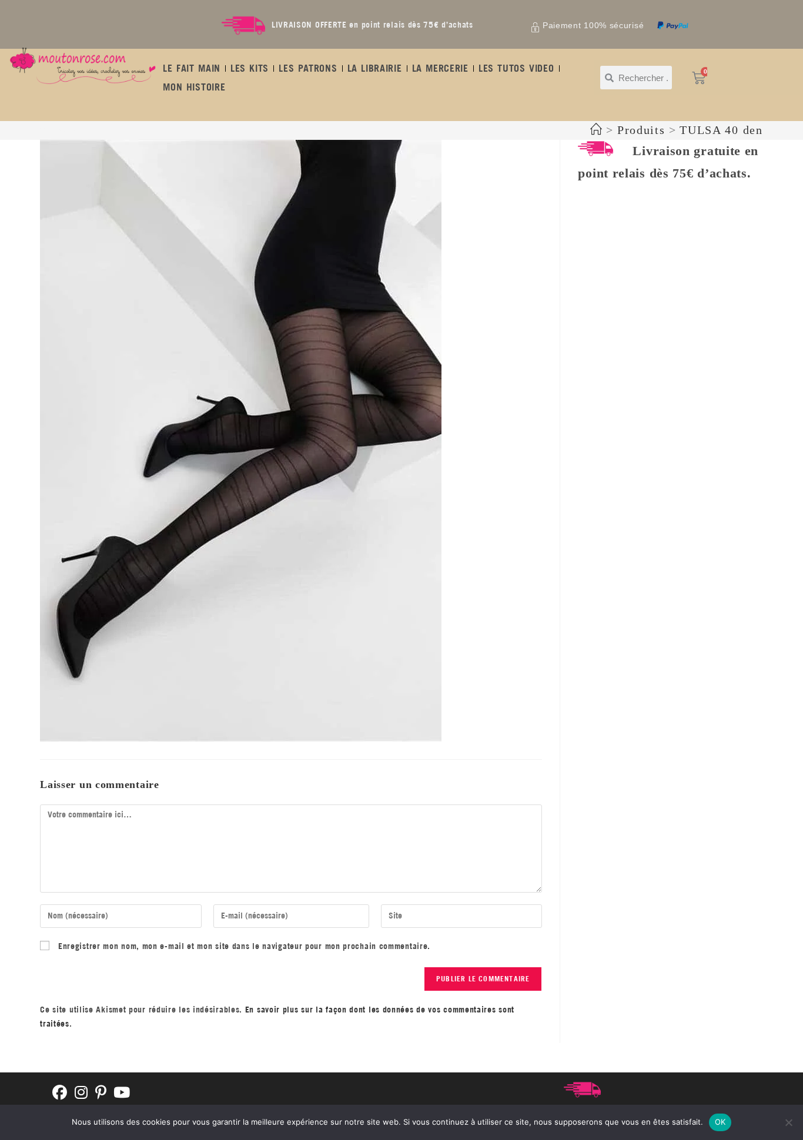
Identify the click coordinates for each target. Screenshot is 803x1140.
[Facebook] (60, 1093)
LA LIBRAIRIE (374, 68)
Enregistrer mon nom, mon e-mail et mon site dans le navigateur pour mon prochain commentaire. (244, 946)
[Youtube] (122, 1093)
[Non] (788, 1122)
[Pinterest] (101, 1093)
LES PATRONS (308, 68)
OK (720, 1121)
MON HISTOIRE (194, 87)
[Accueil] (596, 129)
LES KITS (249, 68)
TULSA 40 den (721, 129)
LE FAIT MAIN (191, 68)
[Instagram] (81, 1093)
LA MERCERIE (440, 68)
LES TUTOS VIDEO (516, 68)
